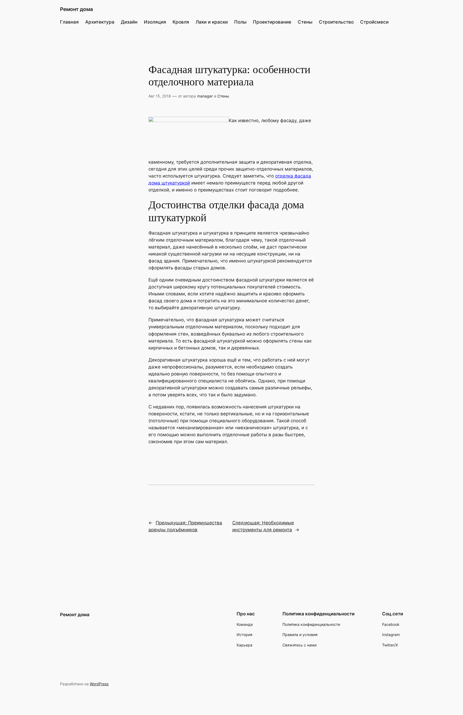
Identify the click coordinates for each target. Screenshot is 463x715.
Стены (223, 96)
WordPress (99, 684)
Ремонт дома (76, 9)
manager (205, 96)
